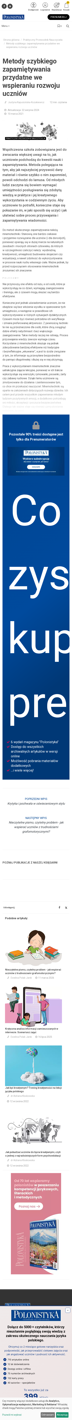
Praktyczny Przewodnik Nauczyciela (42, 39)
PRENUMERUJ (58, 17)
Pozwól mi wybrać (12, 1414)
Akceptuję (62, 1414)
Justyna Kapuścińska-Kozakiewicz (26, 102)
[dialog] (36, 1409)
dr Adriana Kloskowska (23, 1096)
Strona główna (11, 39)
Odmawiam (48, 1414)
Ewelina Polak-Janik (21, 977)
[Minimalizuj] (67, 1310)
